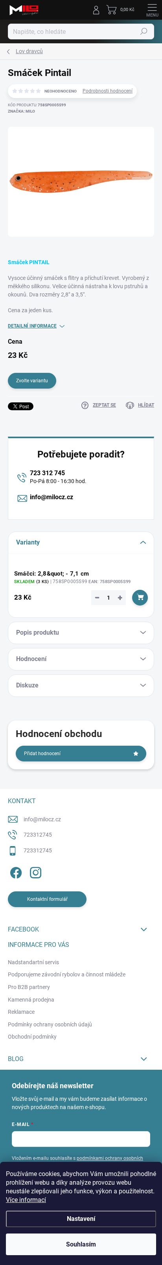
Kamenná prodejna (31, 999)
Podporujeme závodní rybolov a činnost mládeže (66, 974)
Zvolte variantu (32, 380)
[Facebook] (15, 871)
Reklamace (21, 1012)
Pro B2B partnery (29, 987)
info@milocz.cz (51, 497)
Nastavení (81, 1218)
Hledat (144, 31)
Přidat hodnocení (42, 753)
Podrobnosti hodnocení (108, 91)
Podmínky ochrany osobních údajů (50, 1024)
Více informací (26, 1200)
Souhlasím (81, 1244)
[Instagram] (34, 871)
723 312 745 (47, 473)
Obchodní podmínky (32, 1036)
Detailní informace (32, 326)
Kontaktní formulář (47, 899)
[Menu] (152, 10)
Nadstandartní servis (33, 962)
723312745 (38, 835)
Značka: (21, 111)
